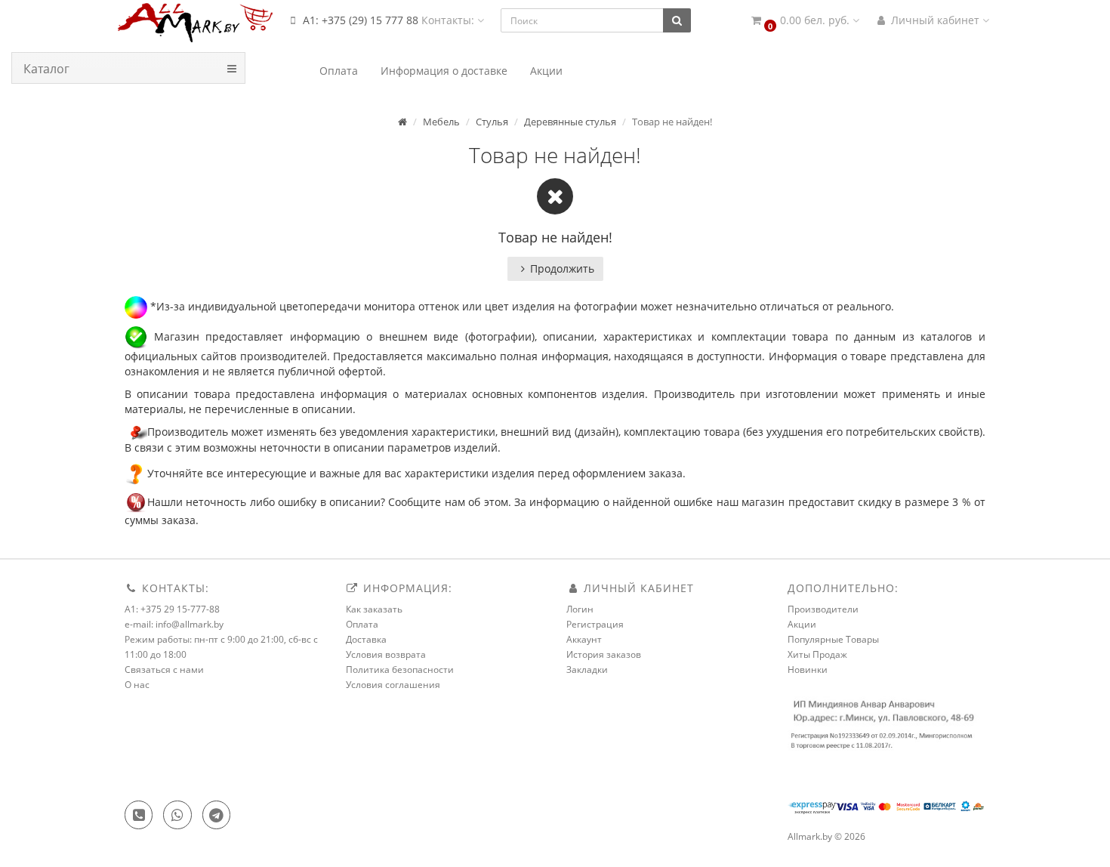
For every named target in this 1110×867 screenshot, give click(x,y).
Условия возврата (386, 654)
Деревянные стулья (570, 121)
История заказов (603, 654)
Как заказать (374, 609)
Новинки (808, 669)
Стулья (492, 121)
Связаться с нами (164, 669)
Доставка (366, 639)
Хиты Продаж (817, 654)
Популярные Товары (833, 639)
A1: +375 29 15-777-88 (172, 609)
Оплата (362, 624)
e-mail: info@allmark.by (174, 624)
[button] (804, 21)
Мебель (441, 121)
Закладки (587, 669)
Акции (802, 624)
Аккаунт (584, 639)
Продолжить (562, 268)
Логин (580, 609)
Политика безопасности (400, 669)
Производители (823, 609)
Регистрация (595, 624)
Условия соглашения (393, 684)
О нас (137, 684)
